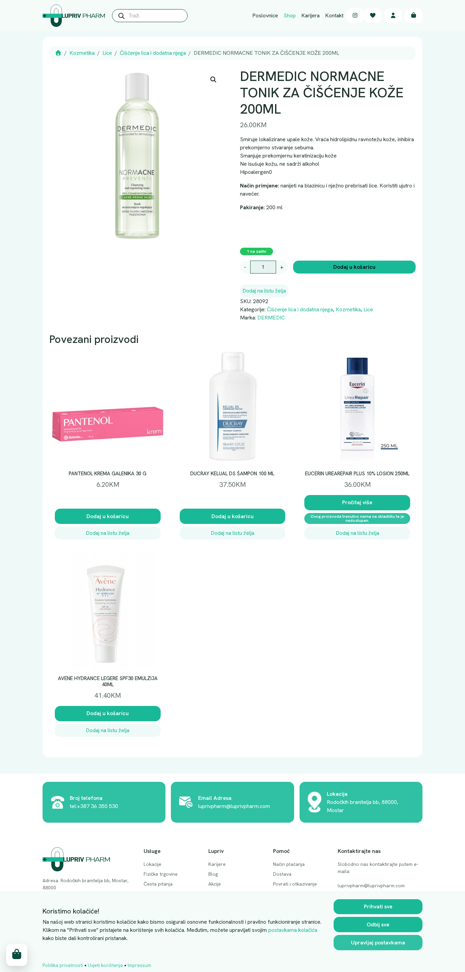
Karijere (217, 864)
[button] (213, 79)
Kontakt (334, 15)
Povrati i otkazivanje (295, 884)
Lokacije (152, 864)
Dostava (282, 874)
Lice (107, 52)
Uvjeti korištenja (105, 965)
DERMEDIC (271, 317)
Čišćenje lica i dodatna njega (153, 52)
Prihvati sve (378, 906)
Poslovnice (265, 15)
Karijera (310, 15)
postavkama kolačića (292, 930)
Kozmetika (82, 52)
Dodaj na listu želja (264, 290)
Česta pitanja (158, 884)
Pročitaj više (357, 502)
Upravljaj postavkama (378, 942)
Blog (213, 874)
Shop (290, 15)
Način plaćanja (289, 864)
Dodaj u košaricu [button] (107, 516)
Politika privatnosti (63, 965)
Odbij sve (378, 924)
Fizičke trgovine (161, 874)
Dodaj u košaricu (354, 266)
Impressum (139, 965)
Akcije (214, 884)
